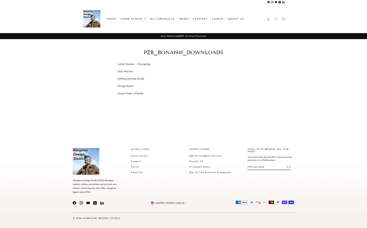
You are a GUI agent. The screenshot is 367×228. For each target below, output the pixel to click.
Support (200, 18)
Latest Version (126, 64)
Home (111, 18)
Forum (217, 18)
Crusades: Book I (200, 166)
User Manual (125, 71)
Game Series (132, 18)
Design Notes (125, 86)
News (184, 18)
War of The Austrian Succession (210, 172)
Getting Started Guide (131, 78)
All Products (162, 18)
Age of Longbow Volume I (205, 155)
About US (236, 18)
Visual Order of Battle (131, 93)
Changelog (143, 64)
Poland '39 (196, 161)
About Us (137, 172)
